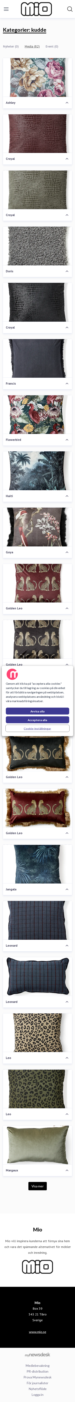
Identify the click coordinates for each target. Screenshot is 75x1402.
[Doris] (37, 246)
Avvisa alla (37, 711)
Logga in (37, 1395)
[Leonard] (37, 920)
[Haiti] (37, 470)
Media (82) (32, 46)
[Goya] (37, 527)
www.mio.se (37, 1332)
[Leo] (37, 1032)
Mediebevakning (37, 1366)
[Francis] (37, 358)
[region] (37, 701)
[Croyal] (37, 133)
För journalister (37, 1383)
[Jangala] (37, 864)
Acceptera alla (37, 720)
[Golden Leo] (37, 583)
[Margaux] (37, 1145)
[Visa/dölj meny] (6, 9)
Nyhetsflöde (38, 1389)
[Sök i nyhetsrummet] (70, 9)
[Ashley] (37, 77)
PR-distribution (37, 1371)
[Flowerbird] (37, 414)
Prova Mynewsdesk (37, 1377)
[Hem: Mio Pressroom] (36, 9)
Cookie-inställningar (37, 728)
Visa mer (37, 1186)
